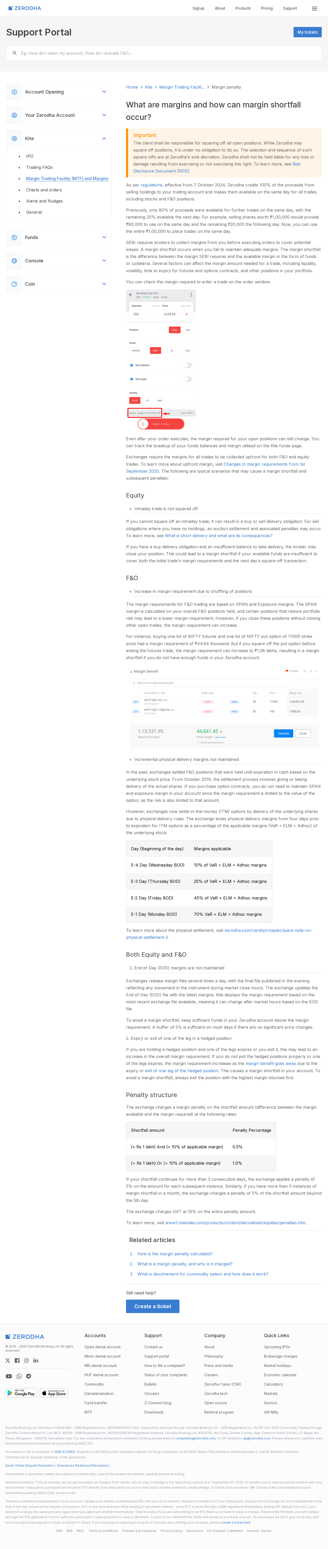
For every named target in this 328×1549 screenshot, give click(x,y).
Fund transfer (96, 1403)
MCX (80, 1531)
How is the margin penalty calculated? (175, 1253)
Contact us (153, 1347)
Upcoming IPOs (277, 1347)
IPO (29, 156)
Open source (215, 1403)
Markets (271, 1393)
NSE (59, 1531)
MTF (88, 1412)
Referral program (219, 1412)
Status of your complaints (165, 1375)
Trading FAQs (39, 167)
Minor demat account (103, 1356)
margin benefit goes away (271, 1063)
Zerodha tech (216, 1393)
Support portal (156, 1356)
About (220, 8)
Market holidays (277, 1365)
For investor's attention (225, 1531)
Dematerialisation (99, 1393)
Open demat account (103, 1347)
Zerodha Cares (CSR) (222, 1384)
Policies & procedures (139, 1531)
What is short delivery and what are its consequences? (219, 535)
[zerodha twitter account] (7, 1360)
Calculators (273, 1384)
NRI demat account (101, 1365)
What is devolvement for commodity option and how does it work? (202, 1274)
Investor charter (259, 1531)
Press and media (218, 1365)
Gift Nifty (271, 1412)
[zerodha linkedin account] (35, 1360)
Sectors (270, 1403)
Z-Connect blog (157, 1403)
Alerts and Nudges (44, 201)
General (34, 212)
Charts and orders (44, 189)
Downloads (154, 1412)
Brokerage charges (280, 1356)
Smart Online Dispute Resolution (29, 1465)
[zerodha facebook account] (17, 1360)
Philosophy (213, 1356)
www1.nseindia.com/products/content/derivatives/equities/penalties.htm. (235, 1222)
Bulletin (150, 1384)
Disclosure (194, 1531)
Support (290, 8)
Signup (199, 8)
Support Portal (39, 32)
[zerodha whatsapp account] (19, 1376)
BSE (70, 1531)
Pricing (267, 8)
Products (243, 8)
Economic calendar (280, 1375)
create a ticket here (236, 1522)
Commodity (94, 1384)
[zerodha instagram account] (26, 1360)
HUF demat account (101, 1375)
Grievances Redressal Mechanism (83, 1465)
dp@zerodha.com (256, 1438)
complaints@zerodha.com (195, 1438)
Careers (211, 1375)
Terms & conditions (103, 1531)
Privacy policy (171, 1531)
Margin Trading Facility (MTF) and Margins (67, 178)
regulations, (153, 185)
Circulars (151, 1393)
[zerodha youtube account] (8, 1376)
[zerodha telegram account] (28, 1376)
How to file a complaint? (164, 1365)
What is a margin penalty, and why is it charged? (185, 1263)
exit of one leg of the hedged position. (183, 1070)
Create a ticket (152, 1306)
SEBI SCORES (65, 1452)
